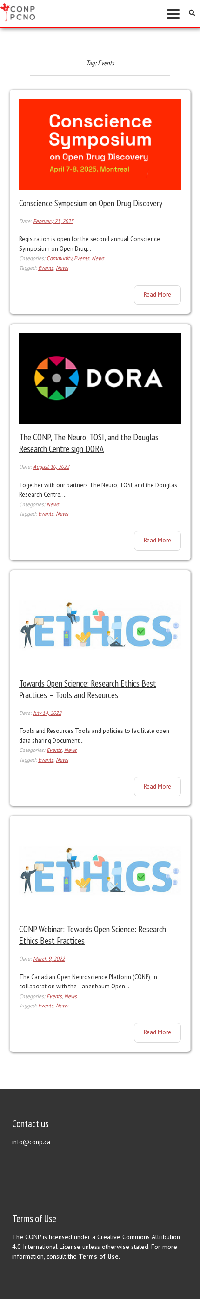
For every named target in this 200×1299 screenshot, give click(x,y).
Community (59, 258)
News (98, 258)
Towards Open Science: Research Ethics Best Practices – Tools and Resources (87, 688)
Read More (162, 292)
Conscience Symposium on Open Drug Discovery (90, 203)
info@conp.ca (31, 1142)
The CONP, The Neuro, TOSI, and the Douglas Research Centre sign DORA (89, 442)
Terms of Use (99, 1256)
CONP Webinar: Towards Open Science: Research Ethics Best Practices (92, 934)
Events (81, 258)
